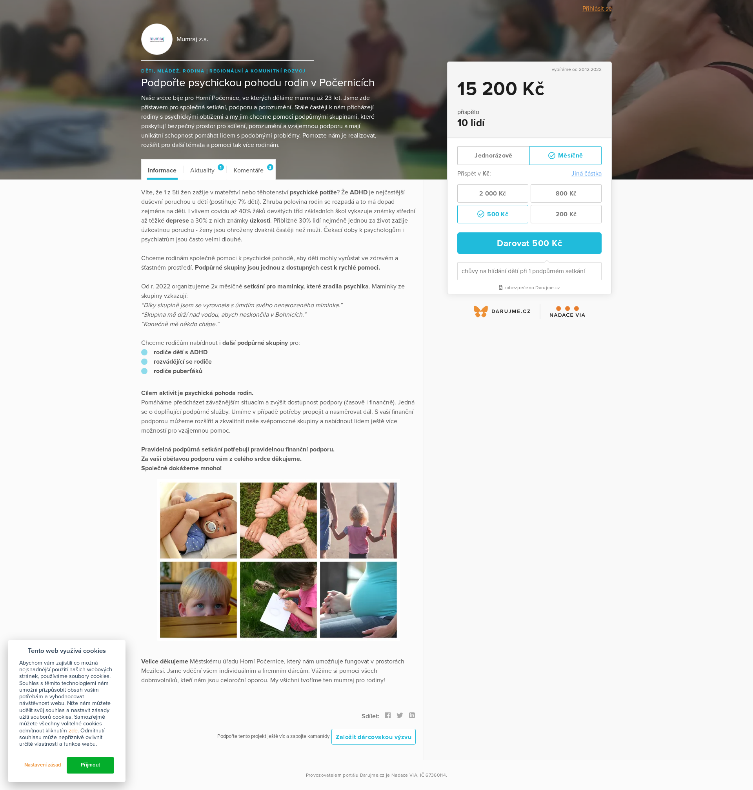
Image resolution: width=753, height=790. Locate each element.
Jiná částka (586, 174)
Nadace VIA (404, 775)
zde (73, 730)
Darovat (529, 243)
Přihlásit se (597, 9)
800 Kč (566, 194)
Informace (162, 170)
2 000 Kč (492, 194)
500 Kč (497, 214)
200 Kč (566, 214)
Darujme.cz (372, 775)
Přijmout (90, 765)
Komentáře (252, 169)
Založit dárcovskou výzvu (373, 737)
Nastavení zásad (42, 765)
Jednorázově (493, 155)
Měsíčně (570, 155)
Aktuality (206, 169)
